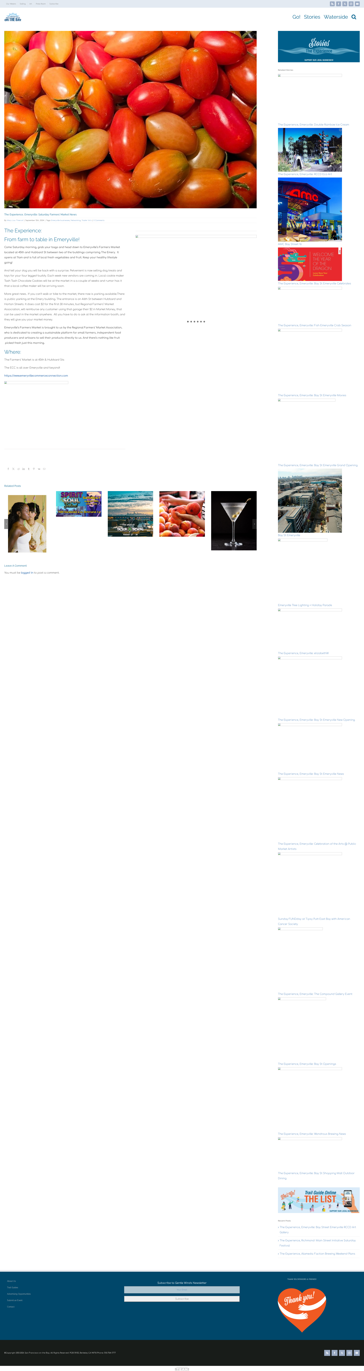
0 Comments (99, 220)
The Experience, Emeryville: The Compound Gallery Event (315, 994)
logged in (27, 572)
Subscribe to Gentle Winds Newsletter (182, 1262)
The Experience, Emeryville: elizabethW (303, 653)
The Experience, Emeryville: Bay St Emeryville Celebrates (314, 283)
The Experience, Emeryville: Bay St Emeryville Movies (312, 395)
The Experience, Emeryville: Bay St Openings (307, 1064)
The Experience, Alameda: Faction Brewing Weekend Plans (317, 1233)
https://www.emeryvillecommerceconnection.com (36, 375)
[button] (353, 17)
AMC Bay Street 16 (290, 244)
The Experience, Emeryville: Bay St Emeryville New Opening (316, 719)
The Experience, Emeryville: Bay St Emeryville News (311, 773)
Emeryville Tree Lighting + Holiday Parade (305, 605)
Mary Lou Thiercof (15, 220)
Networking (76, 220)
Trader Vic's (86, 220)
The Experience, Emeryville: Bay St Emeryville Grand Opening (318, 465)
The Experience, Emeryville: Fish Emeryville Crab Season (314, 325)
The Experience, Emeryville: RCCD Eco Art (305, 174)
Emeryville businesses (60, 220)
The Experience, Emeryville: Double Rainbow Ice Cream (313, 124)
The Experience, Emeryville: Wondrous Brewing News (312, 1134)
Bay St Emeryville (289, 535)
